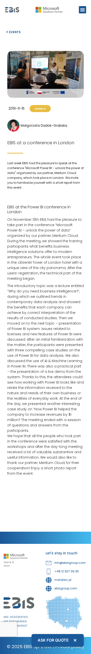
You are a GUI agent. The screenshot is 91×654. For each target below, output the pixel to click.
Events (15, 32)
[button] (82, 9)
